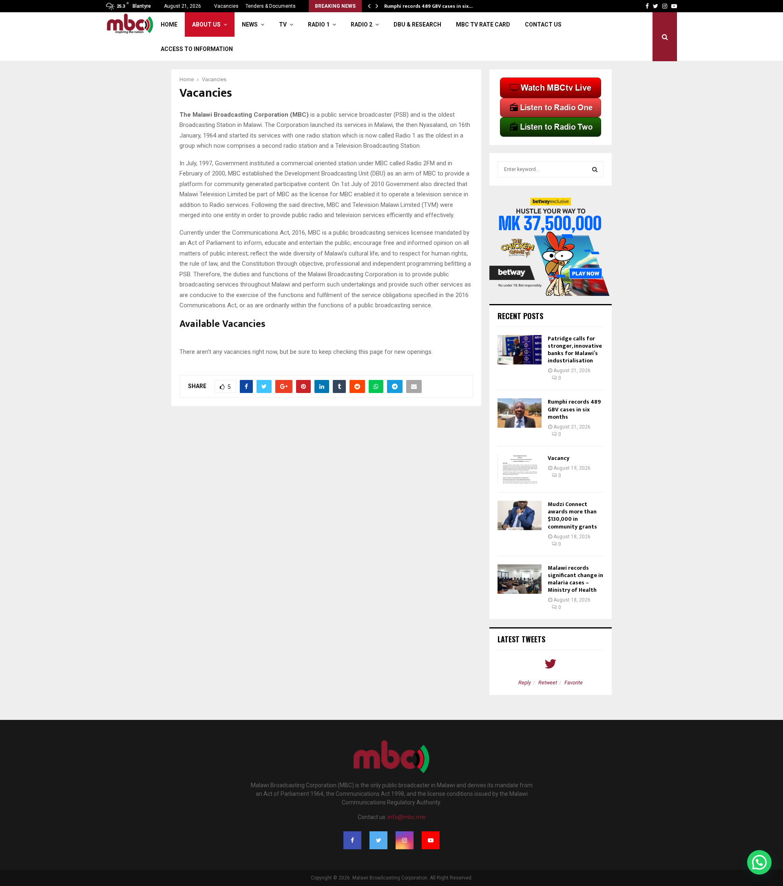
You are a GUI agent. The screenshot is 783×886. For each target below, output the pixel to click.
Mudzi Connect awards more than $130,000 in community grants (572, 515)
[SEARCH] (595, 169)
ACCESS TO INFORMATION (197, 49)
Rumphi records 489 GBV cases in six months (574, 409)
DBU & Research (417, 24)
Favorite (573, 682)
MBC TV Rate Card (483, 24)
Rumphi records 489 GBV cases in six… (431, 6)
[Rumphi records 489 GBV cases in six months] (520, 413)
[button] (759, 862)
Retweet (547, 682)
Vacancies (226, 6)
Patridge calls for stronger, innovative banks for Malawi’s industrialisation (575, 350)
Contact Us (543, 24)
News (250, 24)
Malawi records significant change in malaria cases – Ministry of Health (575, 579)
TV (283, 24)
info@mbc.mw (407, 817)
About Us (206, 24)
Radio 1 (319, 24)
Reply (524, 682)
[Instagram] (405, 840)
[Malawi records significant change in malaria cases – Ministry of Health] (520, 579)
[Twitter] (378, 840)
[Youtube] (431, 840)
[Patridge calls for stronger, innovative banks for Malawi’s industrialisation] (520, 349)
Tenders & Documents (271, 6)
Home (169, 24)
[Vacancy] (520, 469)
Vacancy (558, 458)
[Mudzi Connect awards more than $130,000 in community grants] (520, 515)
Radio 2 (361, 24)
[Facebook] (352, 840)
